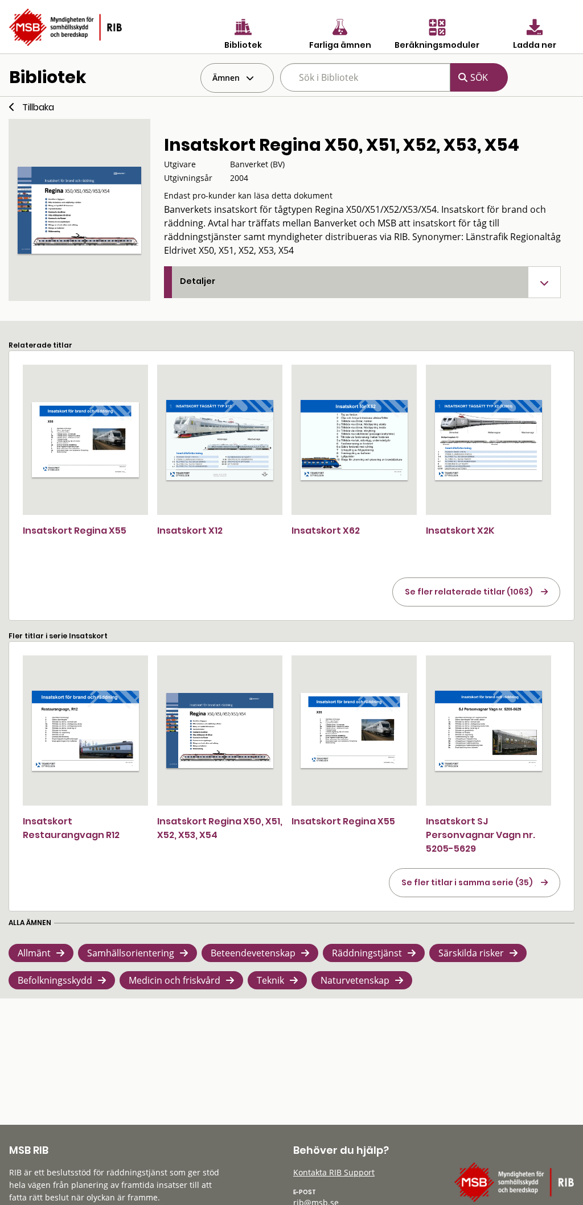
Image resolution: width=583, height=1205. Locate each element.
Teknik (270, 980)
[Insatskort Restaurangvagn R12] (85, 731)
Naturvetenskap (355, 980)
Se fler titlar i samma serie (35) (467, 882)
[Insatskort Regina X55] (85, 440)
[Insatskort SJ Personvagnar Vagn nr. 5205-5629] (488, 731)
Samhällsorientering (130, 953)
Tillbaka (38, 107)
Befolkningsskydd (55, 980)
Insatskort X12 (190, 530)
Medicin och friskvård (174, 980)
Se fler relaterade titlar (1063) (469, 591)
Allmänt (34, 953)
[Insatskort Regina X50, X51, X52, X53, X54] (219, 731)
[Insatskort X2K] (488, 440)
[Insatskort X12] (219, 440)
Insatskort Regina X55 (74, 530)
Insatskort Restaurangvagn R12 (71, 828)
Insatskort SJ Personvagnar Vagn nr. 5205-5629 (480, 835)
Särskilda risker (471, 953)
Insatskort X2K (460, 530)
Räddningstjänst (367, 953)
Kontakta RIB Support (334, 1172)
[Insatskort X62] (354, 440)
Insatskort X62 (326, 530)
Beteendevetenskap (253, 953)
